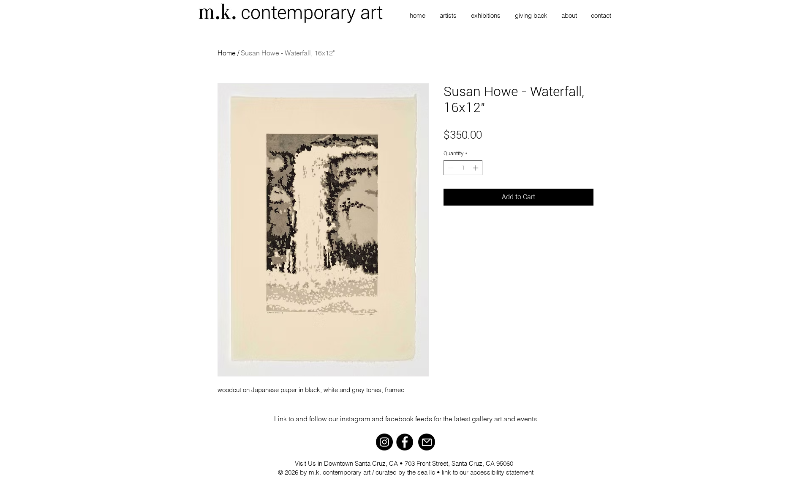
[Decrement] (450, 168)
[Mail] (426, 442)
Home (227, 53)
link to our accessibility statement (487, 472)
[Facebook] (404, 442)
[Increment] (476, 168)
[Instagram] (384, 442)
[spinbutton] (463, 168)
